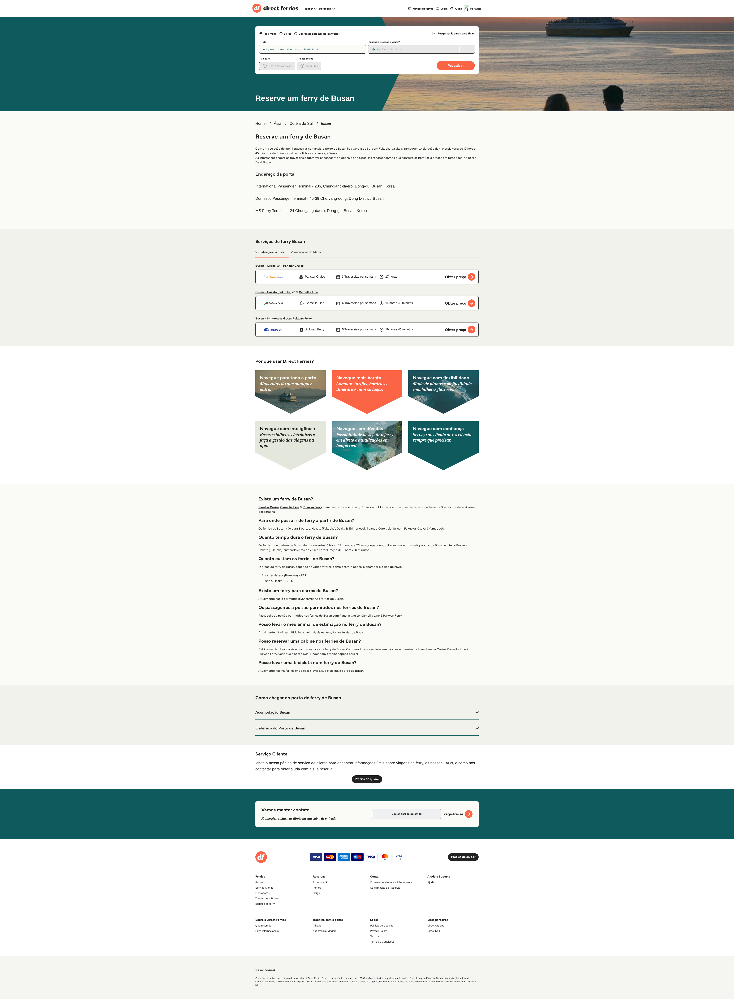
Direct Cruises (435, 925)
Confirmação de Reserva (385, 887)
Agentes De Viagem (324, 930)
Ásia (277, 123)
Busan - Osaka (265, 265)
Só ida (287, 33)
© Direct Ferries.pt (265, 970)
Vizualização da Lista (270, 252)
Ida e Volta (270, 33)
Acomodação (320, 882)
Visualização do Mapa (306, 252)
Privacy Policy (378, 930)
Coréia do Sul (301, 123)
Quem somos (263, 925)
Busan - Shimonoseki (270, 318)
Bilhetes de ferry (265, 903)
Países (259, 882)
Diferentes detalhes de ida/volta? (318, 33)
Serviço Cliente (264, 887)
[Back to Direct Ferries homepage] (275, 9)
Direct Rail (433, 930)
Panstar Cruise (293, 265)
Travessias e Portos (267, 898)
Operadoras (262, 893)
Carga (316, 893)
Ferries (317, 887)
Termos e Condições (382, 941)
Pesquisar (455, 66)
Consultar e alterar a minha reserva (391, 882)
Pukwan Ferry (302, 318)
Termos (374, 936)
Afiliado (317, 925)
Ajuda (430, 882)
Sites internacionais (266, 930)
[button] (367, 712)
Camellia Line (308, 292)
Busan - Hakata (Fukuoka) (273, 292)
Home (260, 123)
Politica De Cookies (381, 925)
